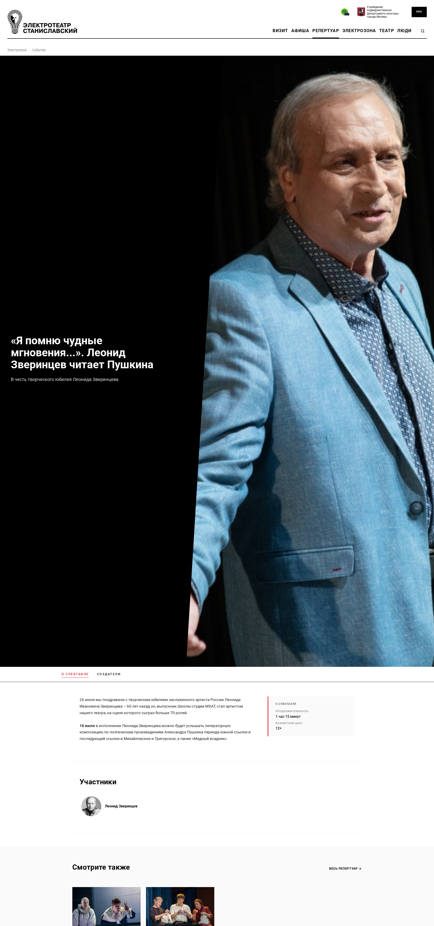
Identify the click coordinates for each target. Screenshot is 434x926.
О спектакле (75, 674)
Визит (280, 30)
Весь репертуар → (345, 868)
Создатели (109, 674)
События (39, 50)
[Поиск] (423, 31)
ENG (419, 11)
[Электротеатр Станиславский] (42, 21)
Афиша (300, 30)
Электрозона (359, 30)
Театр (386, 30)
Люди (404, 30)
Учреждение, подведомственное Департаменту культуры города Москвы (383, 11)
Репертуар (325, 30)
